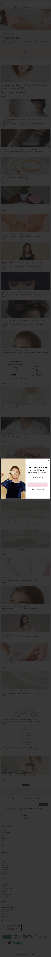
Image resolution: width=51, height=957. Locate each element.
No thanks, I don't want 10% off (38, 489)
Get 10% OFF (38, 485)
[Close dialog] (48, 460)
